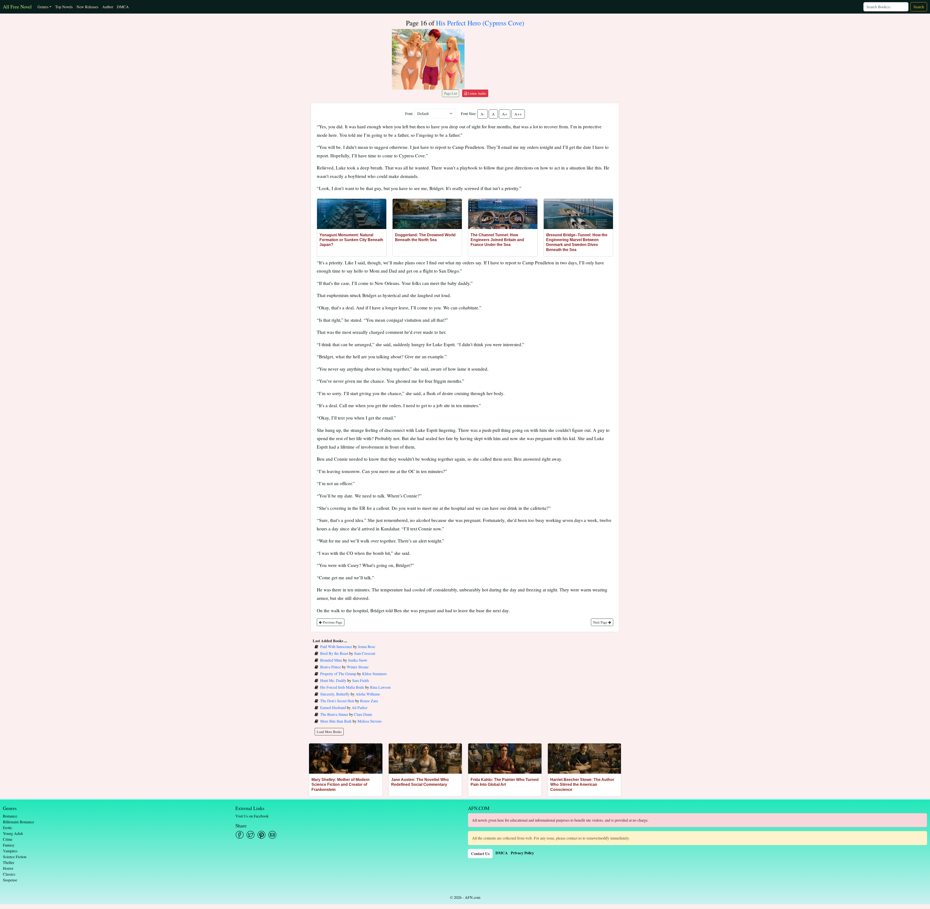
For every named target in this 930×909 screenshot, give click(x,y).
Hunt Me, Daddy (333, 680)
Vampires (10, 850)
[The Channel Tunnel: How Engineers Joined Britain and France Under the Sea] (502, 214)
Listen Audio (476, 93)
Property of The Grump (338, 673)
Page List (450, 93)
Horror (8, 868)
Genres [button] (43, 6)
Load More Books (329, 731)
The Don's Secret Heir (337, 700)
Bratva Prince (330, 666)
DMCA (123, 6)
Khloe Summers (374, 673)
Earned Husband (333, 707)
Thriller (8, 862)
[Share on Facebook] (239, 835)
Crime (7, 839)
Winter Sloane (358, 666)
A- (482, 113)
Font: (409, 113)
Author (107, 6)
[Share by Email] (272, 835)
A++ (518, 113)
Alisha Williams (368, 693)
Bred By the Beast (334, 653)
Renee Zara (369, 700)
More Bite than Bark (336, 721)
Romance (10, 815)
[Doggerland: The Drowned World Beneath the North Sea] (427, 214)
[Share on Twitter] (250, 835)
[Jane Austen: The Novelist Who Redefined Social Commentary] (425, 758)
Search (919, 6)
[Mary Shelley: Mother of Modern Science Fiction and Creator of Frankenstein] (345, 758)
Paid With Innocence (336, 646)
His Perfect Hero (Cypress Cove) (480, 22)
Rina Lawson (380, 687)
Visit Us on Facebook (252, 815)
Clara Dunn (363, 714)
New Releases (87, 6)
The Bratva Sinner (334, 714)
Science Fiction (14, 856)
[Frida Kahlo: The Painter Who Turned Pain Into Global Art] (505, 758)
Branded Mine (331, 660)
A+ (504, 113)
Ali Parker (359, 707)
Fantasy (9, 845)
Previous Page (332, 622)
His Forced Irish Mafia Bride (342, 687)
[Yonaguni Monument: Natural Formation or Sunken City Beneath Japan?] (351, 214)
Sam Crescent (364, 653)
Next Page (600, 622)
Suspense (10, 879)
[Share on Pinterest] (261, 835)
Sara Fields (360, 680)
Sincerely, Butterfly (335, 693)
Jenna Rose (366, 646)
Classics (9, 874)
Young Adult (13, 833)
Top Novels (64, 6)
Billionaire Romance (18, 821)
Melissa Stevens (369, 721)
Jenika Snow (357, 660)
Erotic (7, 827)
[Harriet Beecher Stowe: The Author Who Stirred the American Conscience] (584, 758)
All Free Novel (17, 6)
